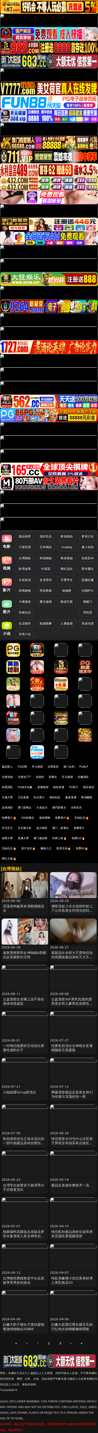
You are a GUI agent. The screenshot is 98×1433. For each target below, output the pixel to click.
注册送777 (24, 777)
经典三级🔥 (59, 838)
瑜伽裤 (66, 590)
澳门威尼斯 (40, 838)
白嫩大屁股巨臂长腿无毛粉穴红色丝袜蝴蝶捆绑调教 (72, 1326)
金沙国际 (41, 828)
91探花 (45, 569)
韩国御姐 (46, 558)
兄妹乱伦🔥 (9, 848)
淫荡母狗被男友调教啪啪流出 (23, 908)
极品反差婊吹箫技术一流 (70, 1185)
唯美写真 (67, 602)
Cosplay (66, 547)
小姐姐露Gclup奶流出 (19, 1092)
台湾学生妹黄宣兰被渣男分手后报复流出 (23, 1187)
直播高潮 (43, 787)
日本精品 (46, 547)
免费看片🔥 (9, 818)
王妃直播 (23, 797)
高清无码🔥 (63, 848)
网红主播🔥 (9, 858)
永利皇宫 (76, 807)
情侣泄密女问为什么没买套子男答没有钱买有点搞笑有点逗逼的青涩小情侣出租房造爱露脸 (72, 1145)
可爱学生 (67, 580)
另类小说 (25, 634)
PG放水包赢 (25, 787)
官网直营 (53, 767)
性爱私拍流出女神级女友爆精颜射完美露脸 (72, 1047)
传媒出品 (25, 612)
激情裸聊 (44, 818)
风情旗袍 (25, 590)
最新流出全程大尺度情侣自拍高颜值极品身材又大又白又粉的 (72, 956)
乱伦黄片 (39, 797)
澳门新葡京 (25, 807)
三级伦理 (25, 547)
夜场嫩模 (86, 797)
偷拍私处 (55, 797)
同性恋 (87, 612)
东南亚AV (87, 558)
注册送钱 (7, 777)
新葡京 (53, 777)
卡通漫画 (25, 602)
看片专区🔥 (28, 848)
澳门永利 (69, 767)
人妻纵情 (67, 623)
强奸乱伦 (46, 536)
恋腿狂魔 (88, 580)
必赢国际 (83, 777)
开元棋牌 (37, 767)
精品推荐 (25, 536)
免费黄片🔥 (62, 818)
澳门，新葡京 (60, 828)
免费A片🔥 (78, 838)
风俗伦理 (88, 623)
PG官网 (22, 767)
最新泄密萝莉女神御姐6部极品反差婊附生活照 (24, 954)
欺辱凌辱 (25, 569)
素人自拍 (88, 547)
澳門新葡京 (59, 807)
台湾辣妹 (25, 558)
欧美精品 (67, 536)
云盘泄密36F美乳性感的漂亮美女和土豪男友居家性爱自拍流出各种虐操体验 (72, 1003)
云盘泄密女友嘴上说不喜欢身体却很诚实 (23, 1001)
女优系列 (46, 580)
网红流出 (67, 569)
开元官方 (7, 828)
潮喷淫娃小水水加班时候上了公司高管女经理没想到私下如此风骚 (72, 910)
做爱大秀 (7, 838)
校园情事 (46, 623)
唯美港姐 (67, 558)
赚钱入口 (46, 848)
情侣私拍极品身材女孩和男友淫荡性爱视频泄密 (72, 1233)
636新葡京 (27, 818)
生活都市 (25, 623)
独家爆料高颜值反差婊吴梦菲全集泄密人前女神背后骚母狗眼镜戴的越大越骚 (23, 1235)
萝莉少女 (88, 536)
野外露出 (88, 569)
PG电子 (84, 767)
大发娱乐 (41, 807)
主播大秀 (7, 797)
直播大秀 (23, 838)
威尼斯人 (7, 767)
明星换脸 (46, 590)
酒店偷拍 (88, 787)
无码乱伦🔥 (81, 818)
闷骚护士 (88, 590)
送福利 (40, 777)
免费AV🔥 (82, 848)
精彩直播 (58, 787)
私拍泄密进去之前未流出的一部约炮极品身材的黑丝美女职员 (23, 1142)
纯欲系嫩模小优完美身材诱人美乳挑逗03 (72, 1280)
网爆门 (87, 602)
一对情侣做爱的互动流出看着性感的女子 (23, 1047)
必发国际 (7, 807)
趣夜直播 (70, 797)
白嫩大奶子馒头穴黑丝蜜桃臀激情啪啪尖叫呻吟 (23, 1326)
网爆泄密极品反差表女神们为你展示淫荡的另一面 (72, 1094)
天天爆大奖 (25, 828)
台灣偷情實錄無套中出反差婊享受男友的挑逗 (23, 1280)
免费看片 (79, 828)
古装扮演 (25, 580)
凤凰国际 (7, 787)
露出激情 (46, 602)
